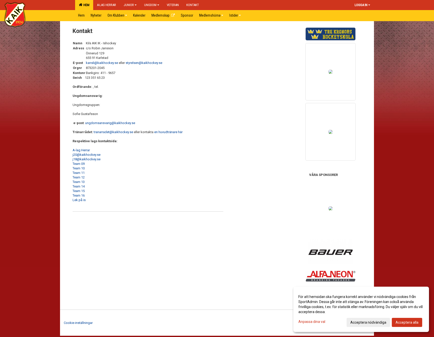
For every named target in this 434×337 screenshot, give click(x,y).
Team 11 (79, 173)
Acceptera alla (407, 322)
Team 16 (79, 195)
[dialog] (361, 309)
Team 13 (79, 182)
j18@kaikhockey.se (86, 159)
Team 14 (79, 186)
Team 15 (79, 191)
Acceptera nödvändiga (368, 322)
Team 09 (79, 164)
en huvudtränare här (168, 132)
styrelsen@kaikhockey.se (144, 63)
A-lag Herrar (81, 150)
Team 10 (79, 168)
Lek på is (79, 200)
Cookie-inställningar (78, 323)
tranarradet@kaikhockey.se (113, 132)
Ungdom (150, 5)
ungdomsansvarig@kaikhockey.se (110, 123)
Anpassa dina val (311, 322)
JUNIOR (129, 5)
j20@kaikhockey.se (86, 155)
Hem (85, 5)
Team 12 (79, 177)
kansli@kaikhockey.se (102, 63)
